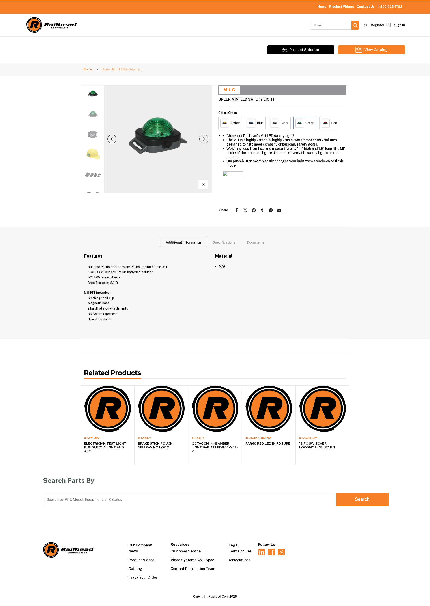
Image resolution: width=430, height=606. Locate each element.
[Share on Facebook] (237, 210)
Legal (234, 545)
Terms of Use (240, 551)
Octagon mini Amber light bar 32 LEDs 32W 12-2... (215, 447)
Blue (260, 123)
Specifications (224, 242)
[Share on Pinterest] (254, 210)
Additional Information (183, 242)
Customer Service (186, 551)
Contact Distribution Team (193, 569)
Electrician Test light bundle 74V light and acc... (105, 447)
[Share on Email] (279, 210)
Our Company (140, 545)
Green (309, 123)
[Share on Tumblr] (262, 210)
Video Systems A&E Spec (192, 560)
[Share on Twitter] (245, 210)
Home (88, 69)
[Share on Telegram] (271, 210)
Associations (240, 560)
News (322, 7)
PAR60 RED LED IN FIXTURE (267, 443)
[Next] (203, 139)
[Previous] (112, 139)
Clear (284, 123)
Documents (255, 242)
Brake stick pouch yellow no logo (155, 445)
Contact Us (366, 7)
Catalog (135, 569)
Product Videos (341, 7)
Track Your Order (143, 577)
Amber (235, 123)
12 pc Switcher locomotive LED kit (317, 445)
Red (334, 123)
